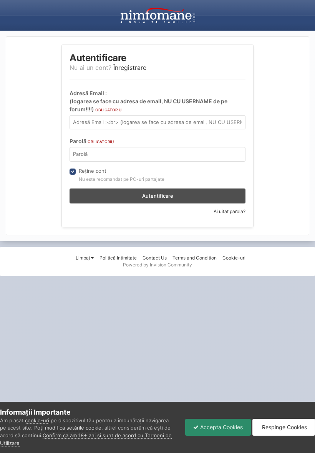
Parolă (92, 141)
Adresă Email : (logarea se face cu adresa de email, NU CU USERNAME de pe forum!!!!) (148, 101)
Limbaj (83, 258)
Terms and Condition (194, 258)
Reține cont (92, 171)
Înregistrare (129, 67)
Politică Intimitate (118, 258)
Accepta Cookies (221, 427)
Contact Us (155, 258)
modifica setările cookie (73, 428)
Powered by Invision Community (157, 265)
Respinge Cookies (283, 427)
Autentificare (157, 196)
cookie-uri (37, 420)
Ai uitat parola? (229, 211)
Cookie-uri (233, 258)
